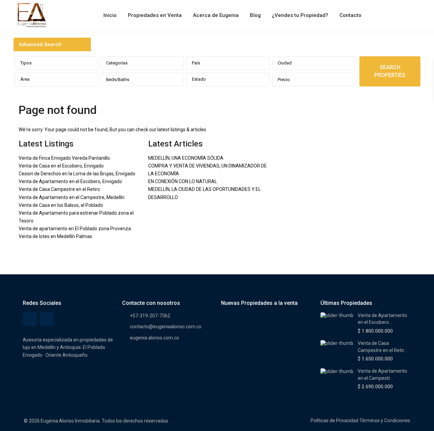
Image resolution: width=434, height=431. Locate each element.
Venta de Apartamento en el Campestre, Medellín (71, 197)
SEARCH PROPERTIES (390, 71)
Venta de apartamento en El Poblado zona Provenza (75, 228)
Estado (199, 79)
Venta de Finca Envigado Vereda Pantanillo (64, 158)
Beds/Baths (117, 79)
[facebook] (30, 319)
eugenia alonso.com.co (154, 337)
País (196, 62)
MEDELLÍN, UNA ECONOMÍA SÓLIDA (185, 158)
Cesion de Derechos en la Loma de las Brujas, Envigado (77, 173)
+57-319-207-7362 (150, 315)
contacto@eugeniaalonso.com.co (165, 326)
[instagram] (47, 319)
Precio (284, 79)
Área (24, 79)
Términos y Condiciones (384, 420)
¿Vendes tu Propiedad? (300, 15)
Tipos (26, 62)
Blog (255, 15)
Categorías (116, 62)
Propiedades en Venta (155, 15)
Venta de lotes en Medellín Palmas (55, 236)
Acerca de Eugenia (216, 15)
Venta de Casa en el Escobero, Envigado (61, 166)
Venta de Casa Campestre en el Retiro (59, 189)
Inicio (110, 15)
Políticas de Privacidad (334, 420)
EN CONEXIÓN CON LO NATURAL (182, 181)
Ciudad (285, 62)
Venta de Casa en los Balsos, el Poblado (61, 205)
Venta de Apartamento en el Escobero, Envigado (70, 181)
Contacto (350, 15)
